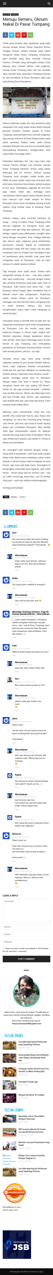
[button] (49, 3)
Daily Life (13, 10)
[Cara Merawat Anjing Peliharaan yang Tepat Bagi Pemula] (9, 1045)
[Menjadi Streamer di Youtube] (9, 1098)
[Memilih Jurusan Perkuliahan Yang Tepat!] (9, 1145)
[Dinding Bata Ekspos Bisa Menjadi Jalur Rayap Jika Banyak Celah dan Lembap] (9, 1058)
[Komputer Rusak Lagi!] (9, 1085)
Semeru (23, 497)
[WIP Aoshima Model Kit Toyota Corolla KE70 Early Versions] (9, 1132)
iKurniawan (21, 555)
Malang (14, 497)
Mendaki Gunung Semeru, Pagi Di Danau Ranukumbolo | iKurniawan (30, 613)
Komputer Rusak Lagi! (28, 1082)
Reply (14, 548)
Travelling (15, 14)
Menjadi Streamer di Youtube (31, 1095)
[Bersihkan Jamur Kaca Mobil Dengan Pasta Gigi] (9, 1119)
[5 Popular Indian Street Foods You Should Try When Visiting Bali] (9, 1072)
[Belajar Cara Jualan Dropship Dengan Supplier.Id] (9, 1160)
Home (5, 10)
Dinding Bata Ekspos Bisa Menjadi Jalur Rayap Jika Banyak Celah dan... (33, 1057)
